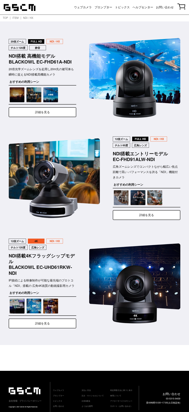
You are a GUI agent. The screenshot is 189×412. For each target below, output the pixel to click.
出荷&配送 (86, 401)
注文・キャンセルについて (93, 395)
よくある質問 (87, 406)
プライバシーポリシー (30, 400)
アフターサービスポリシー (121, 401)
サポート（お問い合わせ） (121, 406)
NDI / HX (28, 18)
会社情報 (13, 400)
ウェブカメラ (83, 7)
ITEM (15, 18)
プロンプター (103, 7)
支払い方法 (86, 390)
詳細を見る (42, 112)
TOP (5, 18)
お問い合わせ (165, 7)
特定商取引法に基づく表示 (121, 390)
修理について (115, 395)
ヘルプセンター (143, 7)
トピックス (122, 7)
